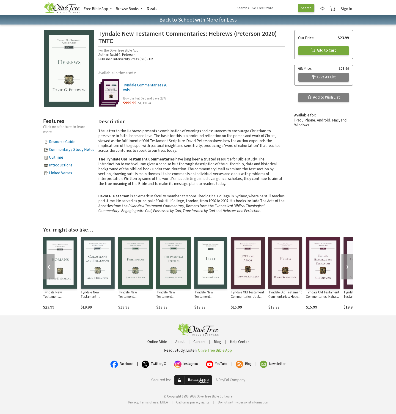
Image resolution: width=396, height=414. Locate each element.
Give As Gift (326, 77)
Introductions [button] (60, 165)
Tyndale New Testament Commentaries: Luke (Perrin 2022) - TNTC (209, 299)
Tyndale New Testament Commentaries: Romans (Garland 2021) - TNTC (60, 299)
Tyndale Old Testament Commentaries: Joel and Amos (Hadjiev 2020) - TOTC (247, 299)
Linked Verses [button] (60, 173)
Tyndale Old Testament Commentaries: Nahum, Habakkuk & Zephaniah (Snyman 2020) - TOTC (322, 299)
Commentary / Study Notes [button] (71, 149)
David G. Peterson (122, 54)
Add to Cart (326, 50)
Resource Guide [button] (62, 142)
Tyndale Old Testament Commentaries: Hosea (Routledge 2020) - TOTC (285, 299)
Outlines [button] (56, 157)
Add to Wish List (326, 97)
